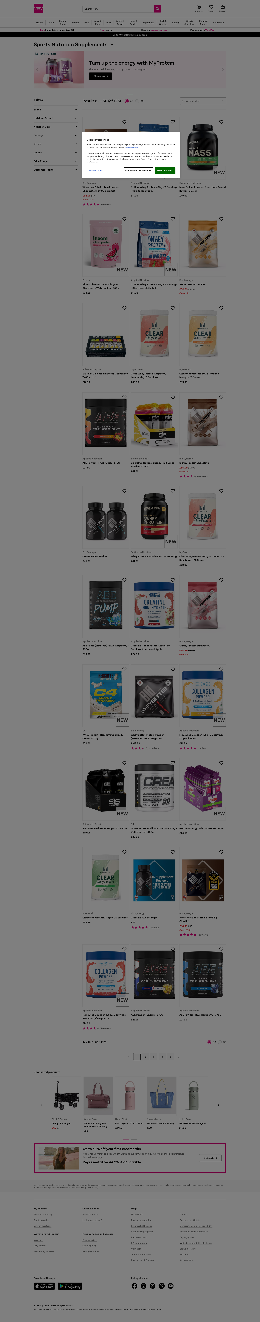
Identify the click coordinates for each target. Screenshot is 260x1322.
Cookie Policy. (131, 147)
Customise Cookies (95, 170)
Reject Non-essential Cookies (138, 170)
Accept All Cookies (165, 170)
